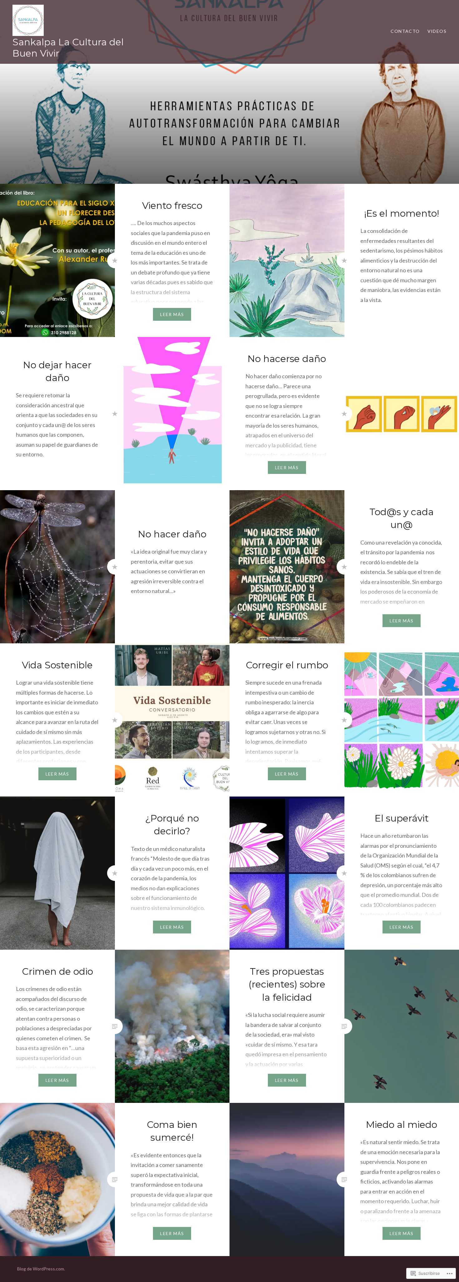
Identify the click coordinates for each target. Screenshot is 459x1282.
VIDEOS (437, 31)
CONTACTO (405, 31)
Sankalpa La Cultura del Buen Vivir (68, 47)
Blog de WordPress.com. (41, 1268)
